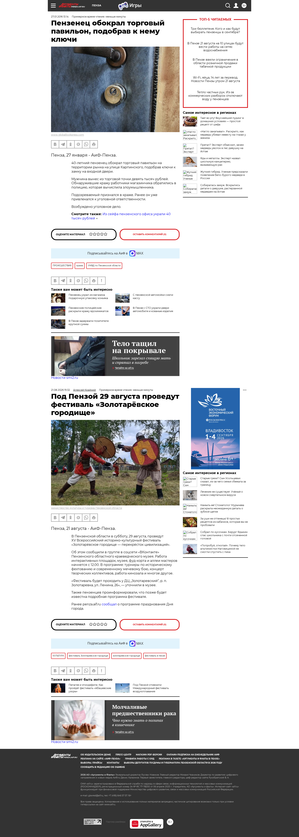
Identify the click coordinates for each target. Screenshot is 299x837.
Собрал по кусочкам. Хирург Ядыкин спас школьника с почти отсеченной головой (224, 535)
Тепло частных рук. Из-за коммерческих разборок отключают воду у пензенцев (215, 96)
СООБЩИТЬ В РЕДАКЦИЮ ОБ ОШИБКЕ (103, 767)
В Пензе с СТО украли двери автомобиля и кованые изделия (153, 309)
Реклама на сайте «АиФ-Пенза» (100, 758)
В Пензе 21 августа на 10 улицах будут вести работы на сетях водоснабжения (215, 47)
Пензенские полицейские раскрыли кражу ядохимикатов (88, 309)
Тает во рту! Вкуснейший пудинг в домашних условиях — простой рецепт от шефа (222, 121)
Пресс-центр (123, 754)
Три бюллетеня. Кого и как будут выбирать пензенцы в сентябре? (215, 30)
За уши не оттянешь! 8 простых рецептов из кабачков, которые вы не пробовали (224, 522)
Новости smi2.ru (64, 378)
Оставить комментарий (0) (149, 234)
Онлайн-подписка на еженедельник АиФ (193, 754)
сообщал (109, 604)
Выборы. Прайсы (91, 762)
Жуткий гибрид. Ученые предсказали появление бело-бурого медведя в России (224, 175)
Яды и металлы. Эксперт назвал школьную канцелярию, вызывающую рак (220, 161)
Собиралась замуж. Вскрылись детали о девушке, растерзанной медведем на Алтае (221, 188)
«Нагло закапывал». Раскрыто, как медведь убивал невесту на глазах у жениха (223, 134)
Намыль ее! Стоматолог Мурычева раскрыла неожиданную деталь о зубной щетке (222, 508)
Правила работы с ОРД (139, 758)
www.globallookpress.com (67, 134)
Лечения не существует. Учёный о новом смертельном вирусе (221, 493)
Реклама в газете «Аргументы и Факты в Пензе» (189, 758)
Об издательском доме (96, 754)
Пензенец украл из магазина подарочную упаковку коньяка (88, 296)
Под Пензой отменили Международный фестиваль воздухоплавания (151, 688)
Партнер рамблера (115, 822)
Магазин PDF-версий (149, 754)
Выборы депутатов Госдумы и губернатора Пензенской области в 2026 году (173, 762)
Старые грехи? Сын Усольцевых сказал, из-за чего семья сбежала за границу (223, 481)
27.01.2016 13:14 (60, 16)
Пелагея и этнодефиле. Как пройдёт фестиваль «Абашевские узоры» (90, 688)
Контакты (113, 762)
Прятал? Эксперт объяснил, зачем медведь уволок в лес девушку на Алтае (222, 148)
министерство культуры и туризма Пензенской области (86, 507)
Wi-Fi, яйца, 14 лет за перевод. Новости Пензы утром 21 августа (215, 79)
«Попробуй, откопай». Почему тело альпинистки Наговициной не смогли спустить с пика (222, 548)
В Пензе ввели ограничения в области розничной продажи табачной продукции (215, 63)
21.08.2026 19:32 (60, 389)
